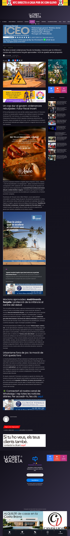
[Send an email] (10, 55)
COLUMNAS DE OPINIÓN (52, 21)
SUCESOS (26, 21)
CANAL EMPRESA (12, 21)
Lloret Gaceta (7, 55)
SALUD (64, 21)
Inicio (5, 45)
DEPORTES (44, 21)
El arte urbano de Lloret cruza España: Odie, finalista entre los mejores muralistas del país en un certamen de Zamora (62, 144)
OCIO (60, 21)
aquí (40, 396)
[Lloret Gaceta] (35, 12)
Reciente (52, 97)
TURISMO (38, 21)
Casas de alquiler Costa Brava (35, 510)
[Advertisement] (24, 497)
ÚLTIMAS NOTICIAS (10, 47)
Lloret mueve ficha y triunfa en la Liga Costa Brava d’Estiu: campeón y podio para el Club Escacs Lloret (62, 150)
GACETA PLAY (20, 21)
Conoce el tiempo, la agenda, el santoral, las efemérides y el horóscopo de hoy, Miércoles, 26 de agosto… (61, 133)
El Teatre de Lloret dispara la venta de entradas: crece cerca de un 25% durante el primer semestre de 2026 (61, 127)
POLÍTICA (32, 21)
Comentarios (61, 97)
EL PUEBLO (4, 21)
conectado (16, 430)
